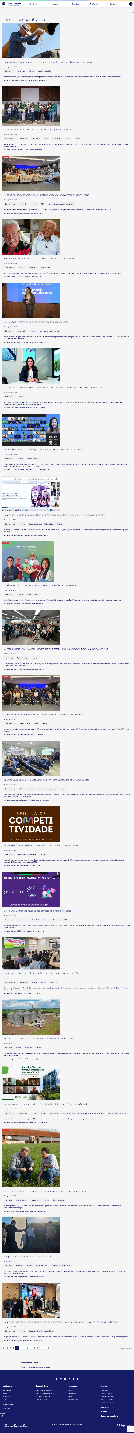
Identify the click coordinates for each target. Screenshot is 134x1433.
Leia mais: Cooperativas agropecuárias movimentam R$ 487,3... (25, 80)
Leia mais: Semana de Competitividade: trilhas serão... (22, 865)
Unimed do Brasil (22, 658)
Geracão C (35, 920)
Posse (35, 1113)
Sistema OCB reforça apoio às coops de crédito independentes (36, 322)
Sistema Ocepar (10, 204)
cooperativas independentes (49, 331)
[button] (131, 4)
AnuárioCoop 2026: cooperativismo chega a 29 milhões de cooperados (40, 585)
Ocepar (5, 1393)
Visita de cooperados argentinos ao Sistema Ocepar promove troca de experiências (46, 195)
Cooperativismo (54, 4)
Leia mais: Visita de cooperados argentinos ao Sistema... (23, 213)
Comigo (34, 982)
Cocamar (67, 138)
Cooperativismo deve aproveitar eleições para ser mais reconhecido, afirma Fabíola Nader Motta (53, 387)
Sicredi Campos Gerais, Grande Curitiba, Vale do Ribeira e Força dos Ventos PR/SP (77, 1113)
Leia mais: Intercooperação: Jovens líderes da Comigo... (23, 993)
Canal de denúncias (107, 1399)
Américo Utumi (45, 267)
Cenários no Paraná (41, 1399)
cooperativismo (10, 267)
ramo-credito (36, 138)
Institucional (32, 4)
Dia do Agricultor (58, 1200)
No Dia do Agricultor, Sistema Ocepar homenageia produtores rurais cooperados (45, 1191)
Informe (31, 71)
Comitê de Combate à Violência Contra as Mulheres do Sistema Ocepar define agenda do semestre (54, 515)
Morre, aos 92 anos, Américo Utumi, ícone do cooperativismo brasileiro (40, 258)
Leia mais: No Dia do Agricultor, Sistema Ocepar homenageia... (25, 1211)
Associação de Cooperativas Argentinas (61, 204)
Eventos (70, 1396)
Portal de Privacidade (107, 1396)
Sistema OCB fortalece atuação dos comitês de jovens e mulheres (37, 911)
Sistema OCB (9, 71)
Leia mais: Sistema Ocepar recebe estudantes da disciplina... (25, 734)
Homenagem (35, 1200)
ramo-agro (21, 71)
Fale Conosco (105, 1390)
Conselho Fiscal (23, 1113)
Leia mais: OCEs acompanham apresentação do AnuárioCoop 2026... (27, 470)
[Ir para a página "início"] (3, 1348)
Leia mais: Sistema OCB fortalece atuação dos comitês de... (24, 931)
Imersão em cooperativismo (47, 789)
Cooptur (63, 789)
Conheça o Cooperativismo (44, 1390)
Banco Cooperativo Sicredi (117, 1113)
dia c (46, 138)
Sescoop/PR (6, 1396)
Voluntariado (56, 138)
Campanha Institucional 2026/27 (62, 1265)
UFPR (36, 723)
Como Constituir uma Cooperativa (45, 1393)
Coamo (22, 789)
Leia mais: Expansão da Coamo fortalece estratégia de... (23, 1059)
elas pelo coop (23, 920)
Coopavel (53, 982)
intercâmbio (23, 204)
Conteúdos (94, 4)
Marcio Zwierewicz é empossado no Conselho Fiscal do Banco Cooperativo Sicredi (45, 1104)
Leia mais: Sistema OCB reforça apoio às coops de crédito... (24, 342)
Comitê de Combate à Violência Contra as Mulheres (46, 524)
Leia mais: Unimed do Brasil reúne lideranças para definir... (24, 669)
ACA (42, 204)
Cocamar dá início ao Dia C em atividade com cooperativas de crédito (39, 129)
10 (41, 1348)
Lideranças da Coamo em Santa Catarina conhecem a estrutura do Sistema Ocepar (46, 780)
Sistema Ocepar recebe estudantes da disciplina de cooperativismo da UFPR (43, 714)
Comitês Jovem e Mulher (61, 920)
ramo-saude (9, 658)
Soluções (75, 4)
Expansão (28, 1048)
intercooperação (10, 138)
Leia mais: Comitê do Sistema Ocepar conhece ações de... (23, 1340)
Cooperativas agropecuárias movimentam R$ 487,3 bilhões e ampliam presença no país (48, 62)
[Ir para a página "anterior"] (7, 1348)
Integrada (19, 1265)
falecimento (32, 267)
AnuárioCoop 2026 (44, 71)
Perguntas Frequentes (107, 1402)
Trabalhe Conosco (106, 1393)
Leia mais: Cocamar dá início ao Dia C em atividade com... (23, 149)
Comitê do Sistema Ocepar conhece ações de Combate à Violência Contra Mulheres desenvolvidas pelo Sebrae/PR (62, 1322)
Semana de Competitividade (27, 854)
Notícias (70, 1390)
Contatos (113, 4)
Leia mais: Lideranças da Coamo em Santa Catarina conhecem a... (26, 800)
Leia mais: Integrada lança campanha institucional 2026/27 (24, 1277)
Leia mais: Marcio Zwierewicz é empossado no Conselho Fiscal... (26, 1122)
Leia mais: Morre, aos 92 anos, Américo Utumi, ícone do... (23, 277)
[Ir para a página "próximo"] (45, 1348)
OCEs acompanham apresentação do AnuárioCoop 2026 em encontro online (43, 449)
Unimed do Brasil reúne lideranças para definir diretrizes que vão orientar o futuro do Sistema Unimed (56, 649)
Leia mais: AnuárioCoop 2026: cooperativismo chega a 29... (24, 603)
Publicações (72, 1393)
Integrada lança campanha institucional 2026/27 (28, 1256)
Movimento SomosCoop (43, 1396)
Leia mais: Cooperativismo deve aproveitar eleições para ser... (25, 407)
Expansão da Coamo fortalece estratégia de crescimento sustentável (39, 1038)
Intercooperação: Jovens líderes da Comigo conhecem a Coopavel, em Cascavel (44, 973)
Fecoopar (6, 1399)
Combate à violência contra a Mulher (41, 1331)
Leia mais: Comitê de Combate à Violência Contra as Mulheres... (26, 535)
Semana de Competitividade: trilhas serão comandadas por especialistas (41, 845)
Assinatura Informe (73, 1399)
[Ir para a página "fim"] (49, 1348)
